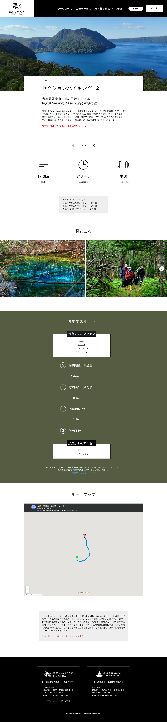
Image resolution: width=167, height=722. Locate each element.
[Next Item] (161, 268)
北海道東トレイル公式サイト (83, 473)
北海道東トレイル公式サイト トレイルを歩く (62, 636)
